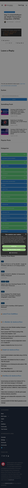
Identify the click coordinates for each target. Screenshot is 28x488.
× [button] (25, 234)
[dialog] (14, 244)
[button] (13, 253)
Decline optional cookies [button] (14, 249)
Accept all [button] (14, 246)
